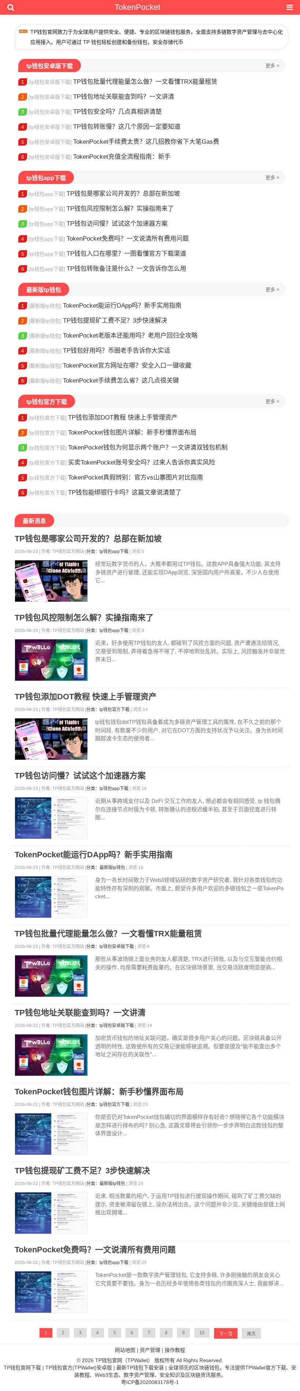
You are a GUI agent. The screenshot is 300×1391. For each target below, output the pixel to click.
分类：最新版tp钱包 (105, 867)
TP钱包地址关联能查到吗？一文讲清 (97, 96)
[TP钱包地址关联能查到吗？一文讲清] (51, 1055)
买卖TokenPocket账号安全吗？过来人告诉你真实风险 (118, 462)
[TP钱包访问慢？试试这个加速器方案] (51, 818)
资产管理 (150, 1350)
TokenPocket (137, 7)
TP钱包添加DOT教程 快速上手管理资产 (99, 417)
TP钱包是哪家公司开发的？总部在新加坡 (100, 193)
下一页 (225, 1334)
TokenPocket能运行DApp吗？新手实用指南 (101, 305)
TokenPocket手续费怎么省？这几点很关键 (100, 380)
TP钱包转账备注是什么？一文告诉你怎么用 (103, 268)
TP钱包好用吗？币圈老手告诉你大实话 (95, 350)
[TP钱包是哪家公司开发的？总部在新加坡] (51, 581)
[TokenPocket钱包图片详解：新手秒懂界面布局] (51, 1134)
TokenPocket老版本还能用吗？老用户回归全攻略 (109, 335)
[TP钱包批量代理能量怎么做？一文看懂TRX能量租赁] (51, 976)
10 (202, 1332)
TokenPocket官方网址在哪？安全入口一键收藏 (106, 365)
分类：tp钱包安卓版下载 (110, 946)
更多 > (273, 65)
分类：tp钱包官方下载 (108, 709)
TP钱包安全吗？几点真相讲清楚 (91, 111)
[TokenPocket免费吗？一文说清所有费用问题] (51, 1292)
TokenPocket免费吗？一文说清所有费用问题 (105, 238)
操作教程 (175, 1350)
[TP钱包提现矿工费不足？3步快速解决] (51, 1213)
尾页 (251, 1334)
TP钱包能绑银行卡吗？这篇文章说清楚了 (101, 492)
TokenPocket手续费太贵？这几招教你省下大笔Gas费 (120, 141)
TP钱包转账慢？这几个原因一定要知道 (100, 126)
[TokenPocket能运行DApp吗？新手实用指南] (51, 897)
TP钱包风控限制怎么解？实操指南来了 (97, 208)
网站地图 (125, 1350)
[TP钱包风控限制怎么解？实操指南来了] (51, 660)
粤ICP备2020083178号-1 (150, 1382)
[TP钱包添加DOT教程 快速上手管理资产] (51, 739)
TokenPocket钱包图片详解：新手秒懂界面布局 (108, 432)
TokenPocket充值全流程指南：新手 (95, 156)
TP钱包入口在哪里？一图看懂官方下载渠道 (103, 253)
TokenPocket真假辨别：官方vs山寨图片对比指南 (112, 477)
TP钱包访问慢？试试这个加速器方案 (94, 223)
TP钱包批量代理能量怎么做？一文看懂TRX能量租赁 (119, 81)
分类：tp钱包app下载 (107, 551)
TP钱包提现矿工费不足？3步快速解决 (94, 320)
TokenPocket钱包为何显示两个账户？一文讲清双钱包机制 (124, 447)
